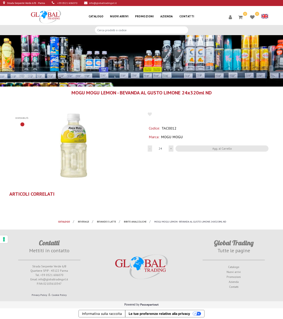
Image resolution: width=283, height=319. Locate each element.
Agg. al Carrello (222, 148)
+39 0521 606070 (67, 3)
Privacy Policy (39, 294)
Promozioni (234, 277)
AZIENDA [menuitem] (166, 16)
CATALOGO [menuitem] (96, 16)
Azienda (234, 282)
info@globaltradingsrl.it (103, 3)
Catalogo (233, 267)
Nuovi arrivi (234, 272)
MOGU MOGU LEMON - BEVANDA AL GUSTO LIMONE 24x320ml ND (190, 221)
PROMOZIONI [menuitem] (144, 16)
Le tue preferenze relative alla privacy (159, 314)
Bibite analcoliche (135, 221)
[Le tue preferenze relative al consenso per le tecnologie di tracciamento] (4, 239)
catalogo (64, 221)
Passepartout (149, 304)
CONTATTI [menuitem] (186, 16)
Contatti (233, 287)
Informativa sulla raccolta (102, 314)
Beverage (83, 221)
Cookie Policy (59, 294)
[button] (74, 145)
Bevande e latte (106, 221)
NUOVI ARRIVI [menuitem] (119, 16)
